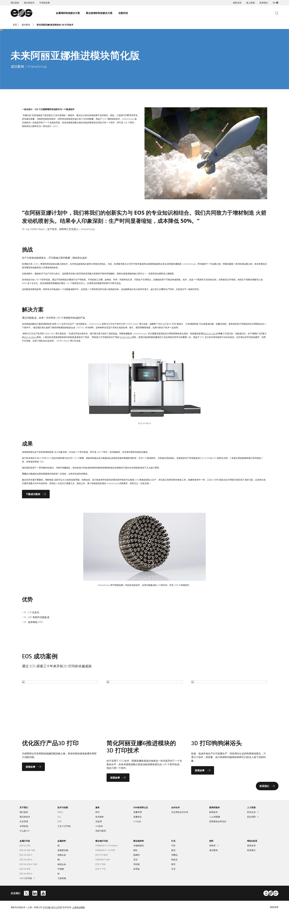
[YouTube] (43, 893)
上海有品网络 (78, 907)
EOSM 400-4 (126, 337)
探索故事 (30, 766)
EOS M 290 (210, 333)
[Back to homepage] (21, 13)
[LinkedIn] (34, 893)
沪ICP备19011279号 (52, 907)
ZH (274, 2)
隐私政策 (274, 907)
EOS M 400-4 (30, 337)
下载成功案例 (33, 494)
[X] (26, 893)
